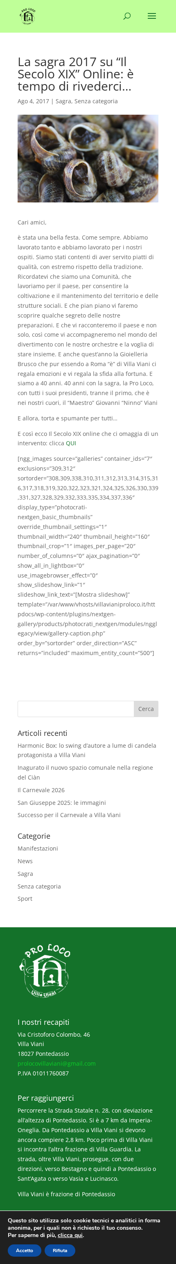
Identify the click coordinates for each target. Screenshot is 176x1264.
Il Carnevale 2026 (41, 790)
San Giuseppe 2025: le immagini (62, 802)
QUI (71, 443)
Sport (25, 898)
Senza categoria (96, 101)
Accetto (24, 1250)
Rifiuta (60, 1250)
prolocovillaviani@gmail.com (57, 1063)
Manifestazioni (38, 848)
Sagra (63, 101)
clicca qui (70, 1235)
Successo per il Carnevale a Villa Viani (69, 815)
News (25, 861)
